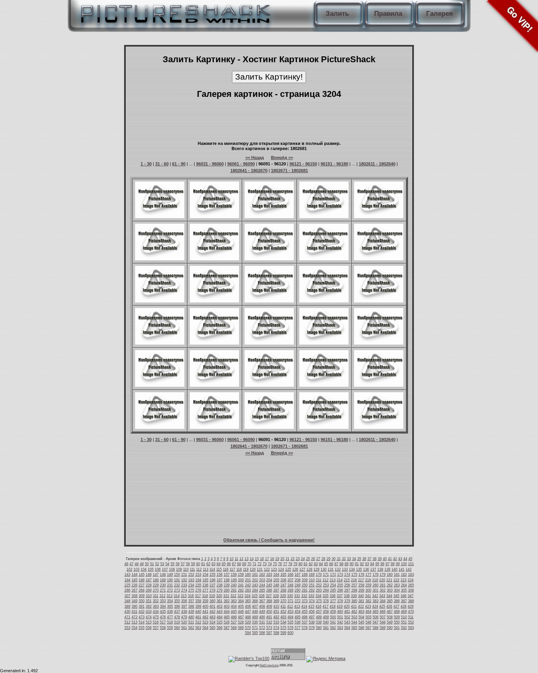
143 (127, 575)
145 (142, 575)
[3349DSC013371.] (269, 216)
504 (361, 617)
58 (188, 564)
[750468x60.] (269, 258)
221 (389, 580)
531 (262, 622)
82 (311, 564)
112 (199, 569)
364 (241, 601)
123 (274, 569)
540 (326, 622)
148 (163, 575)
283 (248, 590)
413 (297, 606)
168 (305, 575)
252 (319, 585)
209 (305, 580)
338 (347, 596)
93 (367, 564)
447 (248, 612)
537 (305, 622)
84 (321, 564)
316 (191, 596)
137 (373, 569)
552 (411, 622)
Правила (388, 13)
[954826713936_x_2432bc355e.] (269, 385)
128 (309, 569)
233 (184, 585)
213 (333, 580)
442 (212, 612)
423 (368, 606)
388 (411, 601)
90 (352, 564)
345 (396, 596)
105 (151, 569)
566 (220, 628)
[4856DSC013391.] (378, 216)
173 (340, 575)
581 (326, 628)
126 (295, 569)
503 (354, 617)
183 (411, 575)
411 (283, 606)
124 (281, 569)
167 (298, 575)
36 (364, 559)
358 (198, 601)
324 (247, 596)
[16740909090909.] (324, 258)
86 (331, 564)
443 (220, 612)
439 (191, 612)
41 (390, 559)
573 (269, 628)
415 (311, 606)
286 (269, 590)
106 (158, 569)
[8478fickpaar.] (159, 258)
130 (324, 569)
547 (375, 622)
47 (132, 564)
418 (333, 606)
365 (248, 601)
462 (354, 612)
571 (255, 628)
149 (170, 575)
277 (205, 590)
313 (170, 596)
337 (340, 596)
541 (333, 622)
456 (312, 612)
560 (177, 628)
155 (212, 575)
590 (390, 628)
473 (142, 617)
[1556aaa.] (378, 427)
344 (389, 596)
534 (283, 622)
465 (375, 612)
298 (354, 590)
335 (325, 596)
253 (326, 585)
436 (170, 612)
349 (134, 601)
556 (149, 628)
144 (134, 575)
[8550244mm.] (159, 300)
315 (184, 596)
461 (347, 612)
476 (163, 617)
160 (248, 575)
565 (212, 628)
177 (368, 575)
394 (163, 606)
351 (149, 601)
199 (234, 580)
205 (276, 580)
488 (248, 617)
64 (219, 564)
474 (149, 617)
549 (390, 622)
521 (191, 622)
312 (162, 596)
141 (401, 569)
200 (241, 580)
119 (246, 569)
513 (134, 622)
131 (331, 569)
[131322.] (324, 343)
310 (149, 596)
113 (205, 569)
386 (397, 601)
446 (241, 612)
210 (312, 580)
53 (162, 564)
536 (298, 622)
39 (380, 559)
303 (390, 590)
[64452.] (378, 343)
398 (191, 606)
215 (347, 580)
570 (248, 628)
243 (255, 585)
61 (203, 564)
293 (319, 590)
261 (383, 585)
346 (403, 596)
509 (397, 617)
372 (298, 601)
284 (255, 590)
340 (361, 596)
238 (220, 585)
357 (191, 601)
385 (390, 601)
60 (198, 564)
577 (298, 628)
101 (411, 564)
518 (170, 622)
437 (177, 612)
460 (340, 612)
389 (127, 606)
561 (184, 628)
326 (262, 596)
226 (134, 585)
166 (290, 575)
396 (177, 606)
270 (156, 590)
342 (375, 596)
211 (318, 580)
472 (134, 617)
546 (368, 622)
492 (276, 617)
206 (283, 580)
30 (334, 559)
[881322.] (214, 385)
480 (191, 617)
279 (220, 590)
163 (269, 575)
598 (276, 633)
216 (354, 580)
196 (212, 580)
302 (383, 590)
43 (400, 559)
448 (255, 612)
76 (280, 564)
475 (156, 617)
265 (411, 585)
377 (333, 601)
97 (388, 564)
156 (220, 575)
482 (205, 617)
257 (354, 585)
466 (383, 612)
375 (319, 601)
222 (396, 580)
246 (276, 585)
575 (283, 628)
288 (283, 590)
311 (155, 596)
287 (276, 590)
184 (127, 580)
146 (149, 575)
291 (305, 590)
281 (234, 590)
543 (347, 622)
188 (156, 580)
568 (234, 628)
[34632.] (269, 427)
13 (247, 559)
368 (269, 601)
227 (142, 585)
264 (404, 585)
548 (383, 622)
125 (288, 569)
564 (205, 628)
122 (267, 569)
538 (312, 622)
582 (333, 628)
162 (262, 575)
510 (404, 617)
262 (390, 585)
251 (312, 585)
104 (144, 569)
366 (255, 601)
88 (341, 564)
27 (318, 559)
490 (262, 617)
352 (156, 601)
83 (316, 564)
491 (269, 617)
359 (205, 601)
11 (236, 559)
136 (366, 569)
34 (354, 559)
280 (227, 590)
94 (372, 564)
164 (276, 575)
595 (255, 633)
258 (361, 585)
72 (260, 564)
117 (232, 569)
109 (179, 569)
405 (241, 606)
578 (305, 628)
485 (227, 617)
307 (127, 596)
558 (163, 628)
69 (244, 564)
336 (333, 596)
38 (375, 559)
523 (205, 622)
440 (198, 612)
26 (313, 559)
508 (390, 617)
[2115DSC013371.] (324, 216)
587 (368, 628)
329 (283, 596)
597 (269, 633)
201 (248, 580)
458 (326, 612)
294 (326, 590)
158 (234, 575)
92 (362, 564)
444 (227, 612)
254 (333, 585)
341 (368, 596)
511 (411, 617)
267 (134, 590)
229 (156, 585)
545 (361, 622)
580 (319, 628)
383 (375, 601)
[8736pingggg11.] (324, 300)
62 (208, 564)
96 (382, 564)
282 (241, 590)
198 (227, 580)
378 (340, 601)
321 (226, 596)
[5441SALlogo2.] (214, 216)
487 (241, 617)
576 (290, 628)
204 (269, 580)
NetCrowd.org (269, 665)
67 (234, 564)
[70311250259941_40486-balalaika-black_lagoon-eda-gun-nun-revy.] (159, 427)
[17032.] (324, 385)
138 (380, 569)
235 (198, 585)
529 (248, 622)
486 (234, 617)
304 (397, 590)
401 (212, 606)
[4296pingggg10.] (269, 300)
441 (205, 612)
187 (149, 580)
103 (136, 569)
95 (377, 564)
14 (252, 559)
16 (262, 559)
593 (411, 628)
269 (149, 590)
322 (233, 596)
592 (404, 628)
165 (283, 575)
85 (326, 564)
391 (142, 606)
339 (354, 596)
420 (347, 606)
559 (170, 628)
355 (177, 601)
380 (354, 601)
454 (298, 612)
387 (404, 601)
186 (142, 580)
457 (319, 612)
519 (177, 622)
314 (177, 596)
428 (403, 606)
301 (375, 590)
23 (298, 559)
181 (397, 575)
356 (184, 601)
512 (127, 622)
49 (142, 564)
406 (248, 606)
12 (241, 559)
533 (276, 622)
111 (192, 569)
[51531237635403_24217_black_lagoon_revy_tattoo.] (159, 385)
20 (282, 559)
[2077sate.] (378, 300)
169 (312, 575)
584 (347, 628)
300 (368, 590)
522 (198, 622)
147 (156, 575)
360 (212, 601)
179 (383, 575)
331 (297, 596)
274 (184, 590)
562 (191, 628)
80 (300, 564)
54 (167, 564)
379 (347, 601)
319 (212, 596)
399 (198, 606)
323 (240, 596)
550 (397, 622)
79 (295, 564)
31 (339, 559)
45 (410, 559)
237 (212, 585)
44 (405, 559)
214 (340, 580)
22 (293, 559)
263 (397, 585)
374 (312, 601)
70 (249, 564)
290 (298, 590)
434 (156, 612)
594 (248, 633)
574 (276, 628)
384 (383, 601)
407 (255, 606)
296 (340, 590)
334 (318, 596)
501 (340, 617)
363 (234, 601)
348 (127, 601)
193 (191, 580)
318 (205, 596)
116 (225, 569)
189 (163, 580)
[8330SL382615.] (159, 343)
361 (220, 601)
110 (186, 569)
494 (290, 617)
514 (142, 622)
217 (361, 580)
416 (318, 606)
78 (290, 564)
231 (170, 585)
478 (177, 617)
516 (156, 622)
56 (178, 564)
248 (290, 585)
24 (303, 559)
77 (285, 564)
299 (361, 590)
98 (393, 564)
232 (177, 585)
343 (382, 596)
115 (219, 569)
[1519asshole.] (214, 343)
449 (262, 612)
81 (306, 564)
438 (184, 612)
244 (262, 585)
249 (298, 585)
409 (269, 606)
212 (325, 580)
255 (340, 585)
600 (290, 633)
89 (347, 564)
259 (368, 585)
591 (397, 628)
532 (269, 622)
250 (305, 585)
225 (127, 585)
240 (234, 585)
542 (340, 622)
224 (411, 580)
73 (265, 564)
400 (205, 606)
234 (191, 585)
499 (326, 617)
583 (340, 628)
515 (149, 622)
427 (396, 606)
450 (269, 612)
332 (304, 596)
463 (361, 612)
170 (319, 575)
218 (368, 580)
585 (354, 628)
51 (152, 564)
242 (248, 585)
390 (134, 606)
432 (142, 612)
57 (183, 564)
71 (254, 564)
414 (304, 606)
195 (205, 580)
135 (359, 569)
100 (404, 564)
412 (290, 606)
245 (269, 585)
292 (312, 590)
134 (352, 569)
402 (220, 606)
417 (325, 606)
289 (290, 590)
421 (354, 606)
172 (333, 575)
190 (170, 580)
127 (302, 569)
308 (134, 596)
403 (227, 606)
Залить (337, 13)
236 (205, 585)
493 (283, 617)
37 (369, 559)
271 (163, 590)
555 (142, 628)
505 (368, 617)
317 (198, 596)
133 (345, 569)
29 (328, 559)
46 (126, 564)
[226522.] (324, 427)
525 (220, 622)
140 (394, 569)
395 (170, 606)
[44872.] (269, 343)
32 (344, 559)
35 (359, 559)
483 (212, 617)
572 (262, 628)
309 (142, 596)
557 (156, 628)
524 (212, 622)
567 (227, 628)
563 (198, 628)
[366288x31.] (214, 300)
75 (275, 564)
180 (390, 575)
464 (368, 612)
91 (357, 564)
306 (411, 590)
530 (255, 622)
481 (198, 617)
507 (383, 617)
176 (361, 575)
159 (241, 575)
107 (165, 569)
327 (269, 596)
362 (227, 601)
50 (147, 564)
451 (276, 612)
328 (276, 596)
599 (283, 633)
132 (338, 569)
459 (333, 612)
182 (404, 575)
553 (127, 628)
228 (149, 585)
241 (241, 585)
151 (184, 575)
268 (142, 590)
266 (127, 590)
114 (212, 569)
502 (347, 617)
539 (319, 622)
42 (395, 559)
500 (333, 617)
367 (262, 601)
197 (220, 580)
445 (234, 612)
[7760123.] (214, 427)
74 (270, 564)
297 (347, 590)
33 (349, 559)
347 (411, 596)
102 (129, 569)
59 (193, 564)
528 (241, 622)
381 (361, 601)
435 (163, 612)
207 (290, 580)
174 (347, 575)
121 (260, 569)
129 (316, 569)
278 (212, 590)
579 (312, 628)
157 (227, 575)
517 (163, 622)
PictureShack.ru (174, 12)
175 (354, 575)
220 (382, 580)
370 (283, 601)
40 (385, 559)
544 (354, 622)
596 (262, 633)
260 (375, 585)
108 (172, 569)
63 (213, 564)
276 (198, 590)
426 (389, 606)
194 (198, 580)
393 (156, 606)
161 (255, 575)
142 (409, 569)
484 (220, 617)
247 (283, 585)
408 (262, 606)
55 (172, 564)
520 (184, 622)
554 (134, 628)
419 (340, 606)
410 (276, 606)
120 (253, 569)
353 (163, 601)
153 (198, 575)
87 (336, 564)
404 (234, 606)
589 (383, 628)
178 (375, 575)
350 (142, 601)
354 (170, 601)
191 (177, 580)
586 (361, 628)
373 (305, 601)
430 (127, 612)
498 (319, 617)
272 (170, 590)
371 (290, 601)
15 (257, 559)
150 (177, 575)
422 (361, 606)
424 (375, 606)
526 (227, 622)
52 (157, 564)
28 (323, 559)
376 (326, 601)
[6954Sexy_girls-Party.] (214, 258)
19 (277, 559)
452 (283, 612)
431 (134, 612)
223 (403, 580)
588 (375, 628)
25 (308, 559)
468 (397, 612)
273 (177, 590)
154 (205, 575)
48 (137, 564)
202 (255, 580)
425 (382, 606)
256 (347, 585)
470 (411, 612)
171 (326, 575)
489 (255, 617)
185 (134, 580)
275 (191, 590)
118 (239, 569)
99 (398, 564)
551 (404, 622)
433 (149, 612)
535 (290, 622)
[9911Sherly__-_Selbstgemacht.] (159, 216)
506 (375, 617)
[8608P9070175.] (378, 258)
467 (390, 612)
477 (170, 617)
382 (368, 601)
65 (224, 564)
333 (311, 596)
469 (404, 612)
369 (276, 601)
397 (184, 606)
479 (184, 617)
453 (290, 612)
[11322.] (378, 385)
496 (305, 617)
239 (227, 585)
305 (404, 590)
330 (290, 596)
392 (149, 606)
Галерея (439, 13)
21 (287, 559)
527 (234, 622)
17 (267, 559)
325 (255, 596)
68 (239, 564)
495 (298, 617)
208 (298, 580)
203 (262, 580)
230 (163, 585)
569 (241, 628)
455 (305, 612)
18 (272, 559)
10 (232, 559)
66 (229, 564)
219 (375, 580)
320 (219, 596)
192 (184, 580)
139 (387, 569)
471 (127, 617)
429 (411, 606)
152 (191, 575)
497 (312, 617)
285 (262, 590)
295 (333, 590)
